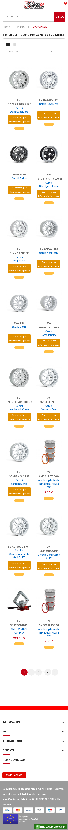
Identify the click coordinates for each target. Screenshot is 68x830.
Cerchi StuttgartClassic (49, 184)
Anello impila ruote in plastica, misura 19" (49, 633)
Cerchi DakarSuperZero (19, 110)
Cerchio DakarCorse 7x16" (49, 556)
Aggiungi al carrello (49, 500)
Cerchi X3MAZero (49, 252)
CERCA (60, 16)
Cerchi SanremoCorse (19, 482)
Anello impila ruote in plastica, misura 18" (49, 484)
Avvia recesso (14, 775)
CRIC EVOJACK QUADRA (19, 631)
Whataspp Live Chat (52, 826)
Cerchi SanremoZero (49, 407)
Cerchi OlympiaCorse (19, 259)
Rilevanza (31, 52)
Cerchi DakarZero (48, 104)
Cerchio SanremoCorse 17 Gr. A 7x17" (19, 554)
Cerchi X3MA (19, 327)
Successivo (54, 672)
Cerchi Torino (19, 178)
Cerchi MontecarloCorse (19, 407)
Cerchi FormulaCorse (49, 333)
